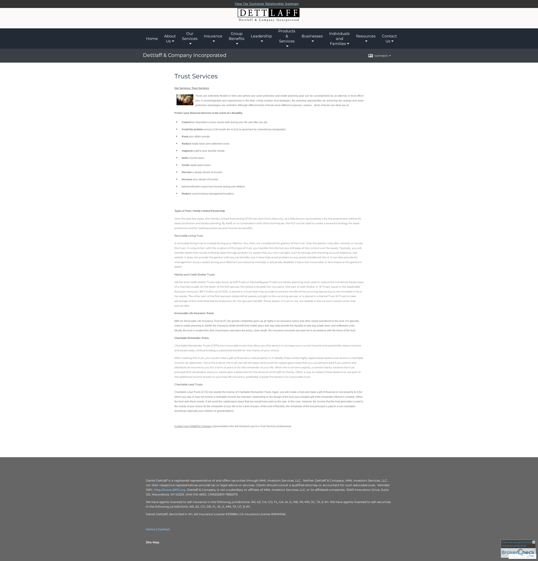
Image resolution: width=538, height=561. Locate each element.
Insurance (213, 36)
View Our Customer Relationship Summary (267, 4)
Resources (366, 36)
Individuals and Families (339, 38)
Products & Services (286, 36)
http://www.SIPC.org (169, 490)
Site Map (152, 542)
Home (152, 38)
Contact (164, 529)
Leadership (261, 36)
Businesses (312, 36)
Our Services (190, 36)
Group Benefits (236, 36)
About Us (170, 38)
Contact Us (389, 38)
